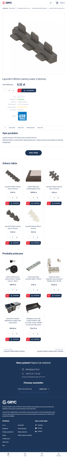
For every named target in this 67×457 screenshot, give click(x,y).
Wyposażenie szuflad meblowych (39, 8)
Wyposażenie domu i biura (24, 8)
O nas (3, 425)
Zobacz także (21, 127)
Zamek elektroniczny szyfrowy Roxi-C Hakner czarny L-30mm (13, 279)
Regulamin (5, 428)
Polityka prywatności (7, 432)
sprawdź (26, 104)
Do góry (5, 128)
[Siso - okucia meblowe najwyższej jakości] (22, 116)
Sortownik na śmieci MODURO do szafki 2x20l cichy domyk (13, 321)
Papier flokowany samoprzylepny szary (33, 188)
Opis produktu (12, 127)
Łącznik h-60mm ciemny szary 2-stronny (13, 227)
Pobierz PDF (40, 127)
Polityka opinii (6, 438)
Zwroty (4, 435)
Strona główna (12, 8)
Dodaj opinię (33, 153)
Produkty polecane (30, 127)
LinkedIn (40, 431)
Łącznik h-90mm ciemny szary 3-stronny (13, 188)
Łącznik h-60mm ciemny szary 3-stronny (50, 351)
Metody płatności (22, 432)
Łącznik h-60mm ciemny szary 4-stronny (54, 188)
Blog (3, 445)
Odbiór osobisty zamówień (25, 435)
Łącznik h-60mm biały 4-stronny (14, 351)
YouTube (40, 428)
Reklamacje (5, 442)
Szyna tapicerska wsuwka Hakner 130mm (33, 278)
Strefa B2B (21, 425)
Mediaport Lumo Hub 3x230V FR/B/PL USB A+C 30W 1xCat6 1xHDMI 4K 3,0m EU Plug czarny (33, 322)
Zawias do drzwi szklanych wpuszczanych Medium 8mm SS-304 (54, 279)
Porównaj (19, 90)
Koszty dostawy (22, 428)
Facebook (40, 425)
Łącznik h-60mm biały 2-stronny (33, 227)
